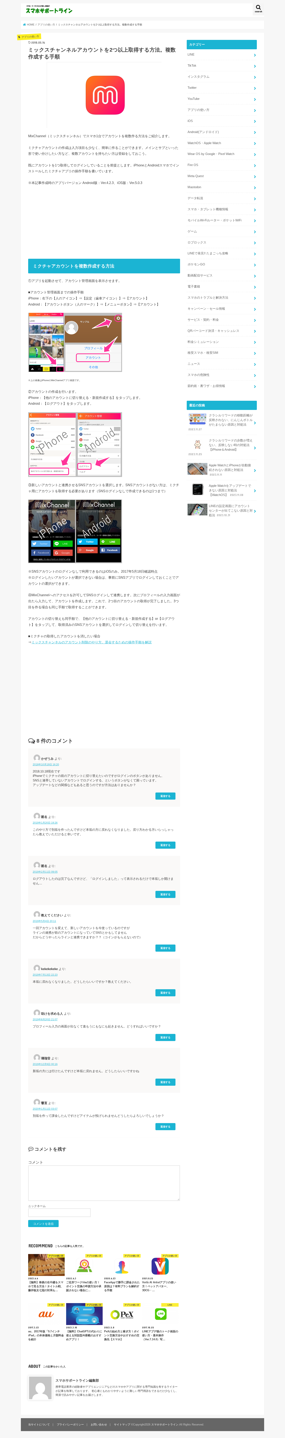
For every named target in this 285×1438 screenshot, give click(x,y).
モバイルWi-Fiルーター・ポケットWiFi (214, 220)
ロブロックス (197, 242)
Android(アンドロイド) (203, 132)
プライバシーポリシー (70, 1424)
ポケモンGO (196, 264)
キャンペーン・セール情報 (206, 308)
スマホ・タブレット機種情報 (208, 209)
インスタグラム (198, 76)
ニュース (194, 363)
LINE (191, 54)
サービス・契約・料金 (203, 319)
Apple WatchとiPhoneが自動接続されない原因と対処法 (230, 470)
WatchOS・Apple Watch (204, 143)
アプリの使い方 (198, 110)
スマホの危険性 (198, 375)
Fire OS (193, 165)
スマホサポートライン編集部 (77, 1380)
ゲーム (192, 231)
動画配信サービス (200, 275)
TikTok (192, 65)
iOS (190, 121)
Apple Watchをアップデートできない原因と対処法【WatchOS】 (230, 490)
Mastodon (194, 187)
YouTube (193, 98)
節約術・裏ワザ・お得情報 (206, 386)
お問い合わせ (99, 1424)
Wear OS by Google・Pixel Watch (211, 154)
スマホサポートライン (164, 1424)
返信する (165, 796)
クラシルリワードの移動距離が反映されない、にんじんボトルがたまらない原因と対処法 (220, 422)
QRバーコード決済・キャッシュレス (213, 330)
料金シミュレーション (203, 342)
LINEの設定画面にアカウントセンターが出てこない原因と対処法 (231, 510)
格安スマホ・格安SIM (203, 352)
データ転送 (195, 198)
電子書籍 (194, 286)
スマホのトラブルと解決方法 (208, 297)
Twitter (192, 87)
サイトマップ (122, 1424)
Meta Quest (196, 176)
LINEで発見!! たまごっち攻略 (208, 253)
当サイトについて (39, 1424)
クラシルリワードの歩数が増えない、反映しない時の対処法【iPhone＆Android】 (220, 447)
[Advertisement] (104, 220)
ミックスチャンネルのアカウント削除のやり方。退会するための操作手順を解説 (92, 642)
